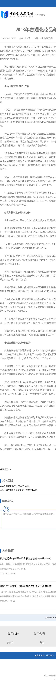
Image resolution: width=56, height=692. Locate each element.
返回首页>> (5, 469)
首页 (36, 15)
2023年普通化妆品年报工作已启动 (15, 486)
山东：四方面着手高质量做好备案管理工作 (18, 490)
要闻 (43, 15)
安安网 (10, 642)
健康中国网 (39, 655)
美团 (42, 642)
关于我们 (50, 655)
